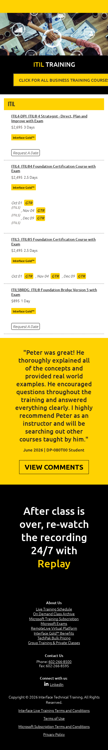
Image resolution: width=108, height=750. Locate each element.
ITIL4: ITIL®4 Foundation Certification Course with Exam (53, 168)
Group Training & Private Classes (54, 642)
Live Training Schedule (54, 609)
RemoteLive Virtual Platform (54, 628)
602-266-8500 (60, 661)
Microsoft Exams (54, 623)
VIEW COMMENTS (54, 467)
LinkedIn (56, 684)
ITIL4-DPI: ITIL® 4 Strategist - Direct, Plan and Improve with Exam (49, 118)
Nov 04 (28, 210)
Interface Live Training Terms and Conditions (54, 710)
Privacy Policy (54, 734)
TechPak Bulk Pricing (54, 637)
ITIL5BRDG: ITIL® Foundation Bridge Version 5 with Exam (54, 292)
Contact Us (54, 655)
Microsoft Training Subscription (54, 618)
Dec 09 (28, 217)
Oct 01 (16, 202)
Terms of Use (53, 718)
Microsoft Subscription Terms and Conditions (54, 726)
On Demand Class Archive (54, 613)
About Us (54, 602)
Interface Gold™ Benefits (54, 633)
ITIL (11, 104)
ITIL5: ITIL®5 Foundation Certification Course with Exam (53, 241)
